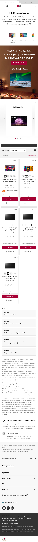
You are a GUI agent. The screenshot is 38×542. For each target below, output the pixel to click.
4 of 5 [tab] (20, 138)
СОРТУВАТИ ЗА (5, 150)
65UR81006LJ (9, 280)
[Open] (9, 196)
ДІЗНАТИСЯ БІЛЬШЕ (19, 63)
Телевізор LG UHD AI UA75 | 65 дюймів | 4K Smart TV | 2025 (9, 181)
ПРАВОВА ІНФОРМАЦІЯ (25, 518)
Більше (32, 458)
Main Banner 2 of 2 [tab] (18, 96)
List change (35, 150)
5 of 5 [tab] (22, 138)
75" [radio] (23, 176)
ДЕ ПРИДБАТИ (10, 199)
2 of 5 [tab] (17, 138)
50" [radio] (11, 176)
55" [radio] (8, 176)
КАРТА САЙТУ (6, 516)
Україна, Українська (11, 502)
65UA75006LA (8, 185)
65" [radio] (5, 176)
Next (33, 119)
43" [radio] (14, 176)
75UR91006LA (9, 232)
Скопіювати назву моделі (13, 185)
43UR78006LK (27, 232)
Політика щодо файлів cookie (10, 523)
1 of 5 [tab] (15, 138)
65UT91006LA (27, 183)
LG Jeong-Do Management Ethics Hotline (18, 539)
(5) (33, 176)
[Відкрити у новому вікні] (4, 508)
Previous (4, 119)
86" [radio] (5, 273)
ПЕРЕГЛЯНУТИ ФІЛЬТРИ (18, 145)
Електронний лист (8, 466)
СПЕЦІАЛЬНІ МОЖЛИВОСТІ (9, 521)
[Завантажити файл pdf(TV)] (4, 191)
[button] (10, 203)
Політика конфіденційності (9, 518)
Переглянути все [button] (32, 155)
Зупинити (21, 96)
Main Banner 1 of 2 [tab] (16, 96)
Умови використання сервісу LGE (20, 516)
